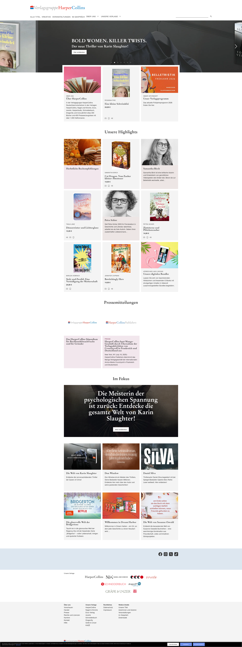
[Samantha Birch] (159, 164)
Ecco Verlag (90, 612)
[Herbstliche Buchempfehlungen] (82, 164)
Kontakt (67, 620)
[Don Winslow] (121, 467)
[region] (121, 644)
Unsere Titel (123, 607)
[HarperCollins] (94, 578)
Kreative (46, 17)
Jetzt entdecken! (121, 429)
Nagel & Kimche (92, 610)
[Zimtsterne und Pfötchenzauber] (159, 215)
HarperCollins (91, 607)
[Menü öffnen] (98, 16)
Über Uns (91, 16)
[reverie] (151, 578)
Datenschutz (108, 607)
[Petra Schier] (121, 215)
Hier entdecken (43, 52)
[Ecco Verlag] (137, 578)
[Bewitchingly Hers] (121, 267)
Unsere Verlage (109, 16)
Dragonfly (89, 620)
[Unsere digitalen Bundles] (159, 267)
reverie (88, 615)
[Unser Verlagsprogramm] (159, 94)
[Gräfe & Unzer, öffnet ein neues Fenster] (118, 592)
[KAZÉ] (134, 592)
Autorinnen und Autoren (128, 610)
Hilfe (65, 622)
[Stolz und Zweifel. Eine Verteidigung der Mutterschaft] (82, 267)
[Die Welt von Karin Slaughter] (82, 467)
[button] (6, 46)
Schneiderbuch (91, 617)
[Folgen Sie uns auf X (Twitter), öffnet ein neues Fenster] (171, 554)
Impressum (107, 610)
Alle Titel (35, 17)
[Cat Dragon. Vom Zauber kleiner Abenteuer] (121, 164)
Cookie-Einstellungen (173, 644)
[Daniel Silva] (159, 467)
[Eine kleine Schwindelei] (121, 94)
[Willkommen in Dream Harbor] (121, 516)
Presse (66, 612)
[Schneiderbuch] (113, 585)
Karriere (67, 617)
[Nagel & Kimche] (117, 578)
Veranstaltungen (61, 17)
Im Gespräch (78, 17)
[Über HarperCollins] (82, 94)
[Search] (210, 16)
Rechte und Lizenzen (72, 615)
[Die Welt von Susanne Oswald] (159, 516)
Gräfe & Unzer (91, 622)
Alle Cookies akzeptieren (199, 644)
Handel (66, 610)
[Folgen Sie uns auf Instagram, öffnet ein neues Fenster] (166, 554)
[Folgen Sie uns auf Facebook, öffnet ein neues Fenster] (160, 554)
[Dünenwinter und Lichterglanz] (82, 215)
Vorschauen (68, 607)
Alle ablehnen (186, 644)
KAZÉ (88, 625)
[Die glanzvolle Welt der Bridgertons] (82, 516)
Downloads (123, 617)
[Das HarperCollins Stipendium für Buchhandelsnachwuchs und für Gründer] (82, 338)
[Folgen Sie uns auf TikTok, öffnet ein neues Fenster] (176, 554)
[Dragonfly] (135, 585)
